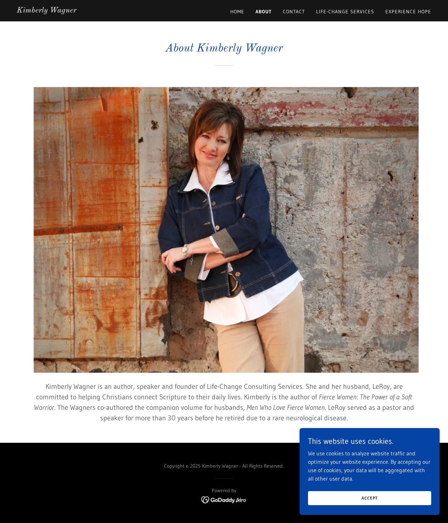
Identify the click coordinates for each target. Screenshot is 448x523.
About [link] (263, 11)
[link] (46, 10)
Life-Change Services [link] (345, 11)
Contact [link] (294, 11)
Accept (369, 498)
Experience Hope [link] (408, 11)
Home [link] (237, 11)
